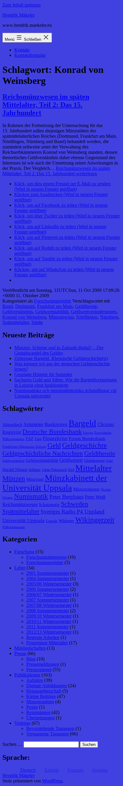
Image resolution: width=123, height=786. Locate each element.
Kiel (71, 470)
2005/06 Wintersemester (49, 583)
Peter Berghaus (66, 497)
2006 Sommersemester (47, 589)
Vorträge (22, 723)
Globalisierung (94, 460)
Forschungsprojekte (52, 300)
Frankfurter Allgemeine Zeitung (24, 446)
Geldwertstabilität (51, 311)
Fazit (38, 439)
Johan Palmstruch (54, 470)
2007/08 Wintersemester (49, 605)
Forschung (24, 551)
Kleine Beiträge (41, 696)
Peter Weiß (95, 497)
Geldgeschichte (84, 445)
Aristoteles (33, 424)
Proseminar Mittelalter (47, 642)
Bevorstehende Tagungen (50, 728)
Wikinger (66, 521)
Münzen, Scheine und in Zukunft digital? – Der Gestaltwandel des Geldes (59, 350)
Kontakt (22, 49)
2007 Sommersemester (47, 599)
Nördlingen (87, 317)
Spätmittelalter (15, 322)
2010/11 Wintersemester (48, 621)
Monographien (40, 701)
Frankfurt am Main (55, 306)
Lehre (19, 567)
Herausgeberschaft (43, 690)
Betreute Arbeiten (42, 637)
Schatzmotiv (49, 504)
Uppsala (51, 521)
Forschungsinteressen (46, 557)
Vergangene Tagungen (47, 733)
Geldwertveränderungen (93, 311)
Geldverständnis (17, 311)
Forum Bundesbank (87, 438)
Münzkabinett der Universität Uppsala (54, 482)
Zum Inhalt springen (21, 4)
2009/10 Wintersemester (49, 616)
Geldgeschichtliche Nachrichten (42, 453)
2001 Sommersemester (47, 573)
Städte (37, 322)
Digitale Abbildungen (46, 685)
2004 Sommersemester (47, 578)
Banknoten (55, 424)
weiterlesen (56, 171)
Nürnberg (109, 317)
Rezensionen (38, 712)
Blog (31, 658)
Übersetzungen (40, 717)
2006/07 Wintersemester (49, 594)
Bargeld (82, 423)
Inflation (35, 470)
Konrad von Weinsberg (24, 317)
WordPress (52, 780)
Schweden (74, 504)
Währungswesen (13, 527)
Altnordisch (12, 424)
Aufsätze (34, 680)
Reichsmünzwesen (20, 504)
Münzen (13, 478)
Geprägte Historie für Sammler (43, 374)
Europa (88, 432)
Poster (32, 707)
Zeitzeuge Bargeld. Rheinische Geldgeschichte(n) (61, 358)
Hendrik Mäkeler (18, 15)
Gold (109, 460)
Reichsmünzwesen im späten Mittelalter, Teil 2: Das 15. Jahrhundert (45, 105)
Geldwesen (71, 460)
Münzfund (35, 479)
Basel (7, 306)
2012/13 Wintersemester (49, 632)
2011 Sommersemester (47, 626)
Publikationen (27, 674)
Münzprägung (86, 489)
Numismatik (31, 496)
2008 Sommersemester (47, 610)
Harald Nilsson (14, 469)
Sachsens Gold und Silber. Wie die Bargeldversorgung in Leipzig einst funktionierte (65, 382)
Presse (20, 653)
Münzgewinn (61, 317)
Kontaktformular (30, 55)
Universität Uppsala (23, 520)
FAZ (29, 438)
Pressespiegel (38, 669)
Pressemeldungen (42, 664)
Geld (54, 445)
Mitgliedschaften (30, 648)
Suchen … (12, 744)
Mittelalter (93, 468)
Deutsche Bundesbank (52, 431)
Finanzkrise (55, 438)
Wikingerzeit (94, 519)
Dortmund (25, 306)
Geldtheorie (86, 306)
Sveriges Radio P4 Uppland (72, 511)
